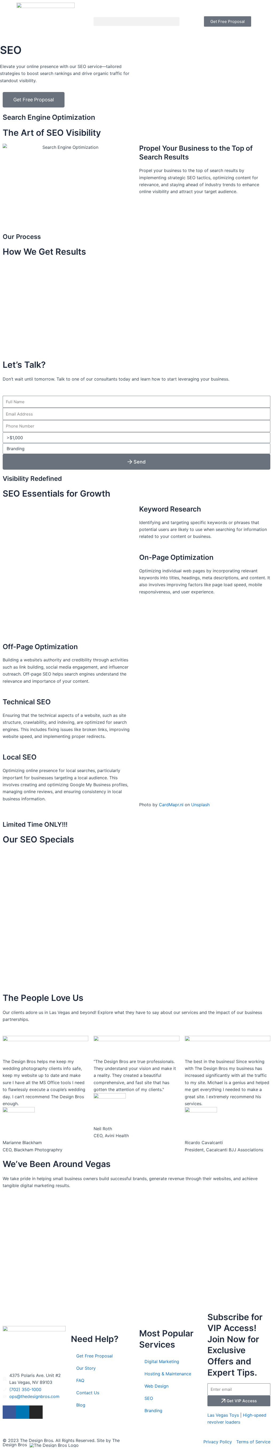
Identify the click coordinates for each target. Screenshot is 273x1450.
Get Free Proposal (94, 1356)
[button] (136, 21)
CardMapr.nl (171, 804)
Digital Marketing (161, 1361)
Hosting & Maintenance (167, 1373)
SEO (148, 1398)
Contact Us (87, 1392)
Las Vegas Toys (223, 1415)
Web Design (156, 1386)
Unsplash (200, 804)
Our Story (86, 1368)
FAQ (80, 1380)
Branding (153, 1410)
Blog (80, 1405)
